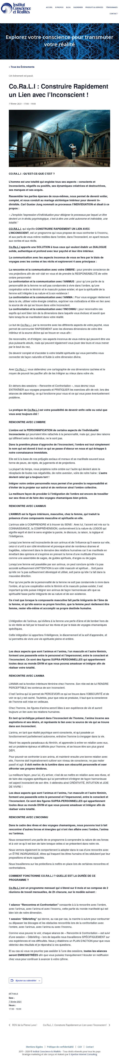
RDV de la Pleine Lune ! (24, 1025)
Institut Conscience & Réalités (47, 1051)
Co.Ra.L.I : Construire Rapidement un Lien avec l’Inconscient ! (75, 1025)
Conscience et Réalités (16, 8)
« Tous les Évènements (21, 66)
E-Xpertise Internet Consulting (83, 1054)
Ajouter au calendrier (26, 980)
